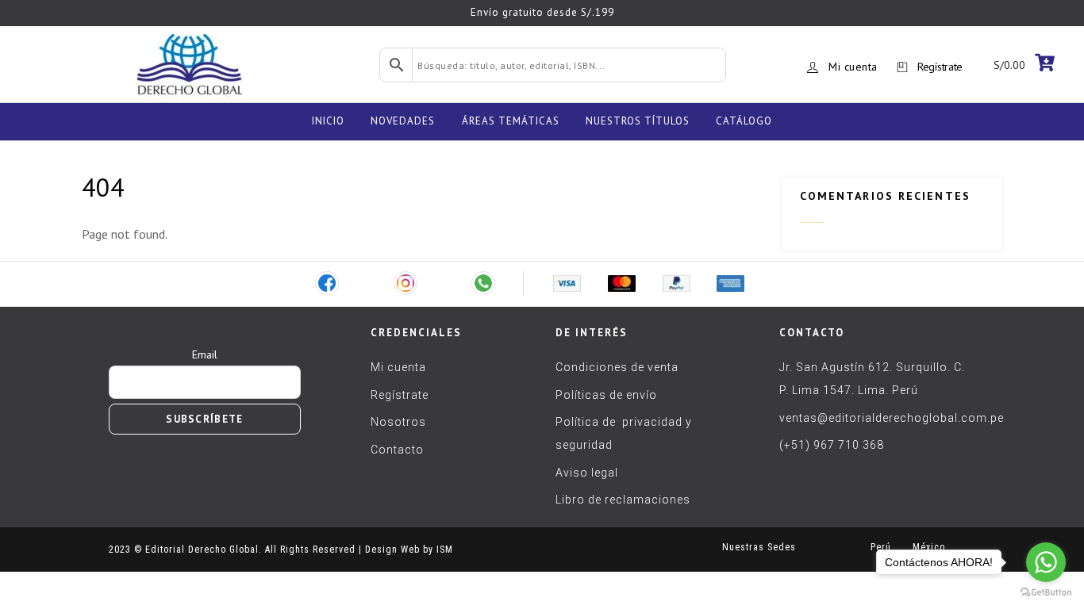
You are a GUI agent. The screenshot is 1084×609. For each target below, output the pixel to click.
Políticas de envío (606, 395)
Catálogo (744, 121)
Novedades (403, 121)
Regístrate (940, 66)
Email (204, 354)
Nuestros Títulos (638, 121)
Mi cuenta (853, 66)
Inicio (328, 121)
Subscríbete (204, 419)
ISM (444, 549)
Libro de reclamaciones (622, 499)
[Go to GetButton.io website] (1046, 593)
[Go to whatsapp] (1046, 562)
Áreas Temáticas (510, 121)
